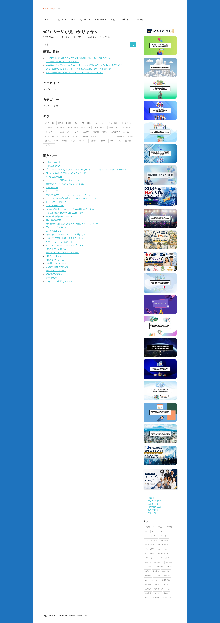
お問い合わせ (53, 162)
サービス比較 (59, 127)
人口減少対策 (115, 132)
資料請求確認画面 (54, 274)
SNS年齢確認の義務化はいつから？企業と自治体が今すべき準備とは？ (79, 69)
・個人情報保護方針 (154, 507)
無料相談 (48, 141)
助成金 (47, 136)
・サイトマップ (152, 513)
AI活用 (47, 123)
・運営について (152, 504)
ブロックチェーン (50, 132)
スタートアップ (73, 127)
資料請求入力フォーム (56, 270)
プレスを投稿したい (55, 205)
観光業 (119, 141)
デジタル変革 (85, 127)
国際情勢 (139, 19)
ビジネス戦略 (113, 127)
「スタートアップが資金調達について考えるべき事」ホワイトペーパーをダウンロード (86, 169)
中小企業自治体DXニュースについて (63, 216)
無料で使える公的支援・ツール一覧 (62, 252)
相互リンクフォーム (55, 260)
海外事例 (131, 136)
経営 (113, 19)
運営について (52, 278)
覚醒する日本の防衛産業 (57, 267)
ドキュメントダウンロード (58, 202)
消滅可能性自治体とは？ (57, 249)
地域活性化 (65, 136)
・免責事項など (152, 510)
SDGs (89, 123)
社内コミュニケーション (79, 141)
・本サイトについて (154, 501)
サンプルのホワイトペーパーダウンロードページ (68, 195)
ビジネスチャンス (100, 127)
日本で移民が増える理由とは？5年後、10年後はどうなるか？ (74, 72)
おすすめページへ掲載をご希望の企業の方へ (66, 184)
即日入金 (55, 136)
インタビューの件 (54, 177)
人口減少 (105, 132)
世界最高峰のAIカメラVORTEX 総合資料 (65, 213)
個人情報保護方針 (54, 220)
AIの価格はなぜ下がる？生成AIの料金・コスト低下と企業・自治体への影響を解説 (84, 65)
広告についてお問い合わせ (58, 227)
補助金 (112, 141)
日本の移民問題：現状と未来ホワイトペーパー (67, 238)
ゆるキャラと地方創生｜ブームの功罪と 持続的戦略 (70, 209)
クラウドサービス (126, 123)
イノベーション (100, 123)
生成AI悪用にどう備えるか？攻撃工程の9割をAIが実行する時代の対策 (78, 58)
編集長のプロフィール (56, 263)
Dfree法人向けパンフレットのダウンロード (66, 173)
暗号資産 (94, 136)
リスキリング (64, 132)
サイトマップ (52, 191)
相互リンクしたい (54, 256)
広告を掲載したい (54, 231)
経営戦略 (94, 141)
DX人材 (60, 123)
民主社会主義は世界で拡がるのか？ (62, 62)
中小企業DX (85, 132)
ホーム (47, 19)
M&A (76, 123)
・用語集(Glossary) (153, 498)
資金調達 (84, 19)
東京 (101, 136)
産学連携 (65, 141)
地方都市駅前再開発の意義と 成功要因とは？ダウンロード (73, 224)
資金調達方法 (49, 145)
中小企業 (75, 132)
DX (71, 19)
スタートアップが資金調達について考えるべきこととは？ (72, 198)
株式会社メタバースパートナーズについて (65, 245)
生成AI (56, 141)
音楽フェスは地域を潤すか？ (59, 281)
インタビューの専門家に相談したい (62, 180)
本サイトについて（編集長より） (61, 242)
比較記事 (60, 19)
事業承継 (96, 132)
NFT (82, 123)
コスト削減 (48, 127)
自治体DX (103, 141)
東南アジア (110, 136)
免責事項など (53, 166)
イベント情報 (112, 123)
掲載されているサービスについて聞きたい (65, 234)
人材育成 (126, 132)
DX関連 (68, 123)
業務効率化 (99, 19)
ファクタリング (126, 127)
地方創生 (126, 19)
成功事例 (85, 136)
